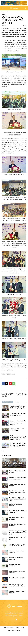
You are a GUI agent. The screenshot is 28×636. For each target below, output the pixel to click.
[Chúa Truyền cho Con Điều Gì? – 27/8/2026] (5, 592)
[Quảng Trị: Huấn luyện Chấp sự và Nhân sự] (5, 430)
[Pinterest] (10, 383)
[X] (6, 383)
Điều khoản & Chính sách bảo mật (11, 627)
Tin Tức (9, 12)
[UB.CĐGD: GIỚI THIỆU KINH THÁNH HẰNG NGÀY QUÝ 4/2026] (5, 586)
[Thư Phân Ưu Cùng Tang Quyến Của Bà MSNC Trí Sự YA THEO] (5, 546)
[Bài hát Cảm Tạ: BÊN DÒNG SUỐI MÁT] (5, 539)
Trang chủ (4, 12)
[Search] (26, 8)
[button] (2, 8)
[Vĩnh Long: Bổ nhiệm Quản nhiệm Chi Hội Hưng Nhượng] (5, 423)
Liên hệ (22, 627)
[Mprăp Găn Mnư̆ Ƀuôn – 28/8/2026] (5, 566)
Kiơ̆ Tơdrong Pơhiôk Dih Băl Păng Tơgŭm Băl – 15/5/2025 (8, 395)
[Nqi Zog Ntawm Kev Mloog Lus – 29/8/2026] (5, 526)
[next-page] (5, 451)
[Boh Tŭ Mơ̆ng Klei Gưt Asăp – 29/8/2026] (5, 519)
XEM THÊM (17, 402)
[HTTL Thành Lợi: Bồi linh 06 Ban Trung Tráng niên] (5, 408)
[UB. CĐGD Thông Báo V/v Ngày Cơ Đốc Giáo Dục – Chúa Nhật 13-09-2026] (5, 532)
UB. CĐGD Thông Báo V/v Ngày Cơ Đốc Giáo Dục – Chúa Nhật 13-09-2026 (17, 532)
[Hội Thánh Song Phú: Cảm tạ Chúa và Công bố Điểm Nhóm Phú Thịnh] (5, 445)
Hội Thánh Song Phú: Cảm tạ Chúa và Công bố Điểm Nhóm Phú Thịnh (17, 445)
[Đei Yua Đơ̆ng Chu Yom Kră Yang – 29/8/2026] (5, 512)
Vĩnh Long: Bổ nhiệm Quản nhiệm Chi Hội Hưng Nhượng (17, 422)
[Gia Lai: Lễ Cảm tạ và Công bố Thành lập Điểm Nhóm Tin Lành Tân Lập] (5, 437)
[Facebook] (3, 383)
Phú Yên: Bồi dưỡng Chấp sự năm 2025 (21, 394)
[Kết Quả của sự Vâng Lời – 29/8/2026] (5, 505)
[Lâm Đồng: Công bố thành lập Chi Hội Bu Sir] (5, 415)
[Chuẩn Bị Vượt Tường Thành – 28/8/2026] (5, 552)
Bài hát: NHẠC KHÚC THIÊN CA (17, 577)
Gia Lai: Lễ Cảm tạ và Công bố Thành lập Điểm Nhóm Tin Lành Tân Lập (18, 437)
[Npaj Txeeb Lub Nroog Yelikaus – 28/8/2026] (5, 572)
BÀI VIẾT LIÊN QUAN (7, 402)
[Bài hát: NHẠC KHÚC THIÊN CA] (5, 579)
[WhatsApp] (13, 383)
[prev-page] (3, 451)
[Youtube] (16, 619)
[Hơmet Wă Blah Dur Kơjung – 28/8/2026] (5, 559)
